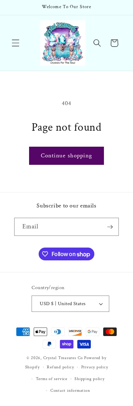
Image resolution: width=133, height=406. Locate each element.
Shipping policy (89, 378)
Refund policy (60, 367)
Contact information (70, 390)
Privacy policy (94, 367)
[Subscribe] (109, 227)
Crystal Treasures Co (63, 358)
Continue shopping (67, 155)
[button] (15, 43)
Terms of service (51, 378)
